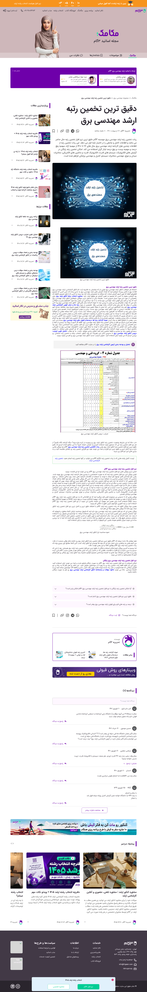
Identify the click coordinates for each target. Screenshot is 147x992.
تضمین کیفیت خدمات (47, 956)
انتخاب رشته (58, 10)
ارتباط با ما (75, 952)
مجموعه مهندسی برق (121, 98)
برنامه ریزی (89, 10)
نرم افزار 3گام (88, 986)
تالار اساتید (99, 10)
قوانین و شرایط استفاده (46, 948)
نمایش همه (17, 71)
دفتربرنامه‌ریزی (95, 952)
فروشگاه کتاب (70, 10)
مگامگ (80, 10)
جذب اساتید (47, 10)
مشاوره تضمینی (58, 986)
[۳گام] (140, 10)
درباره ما (76, 948)
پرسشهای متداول (73, 956)
